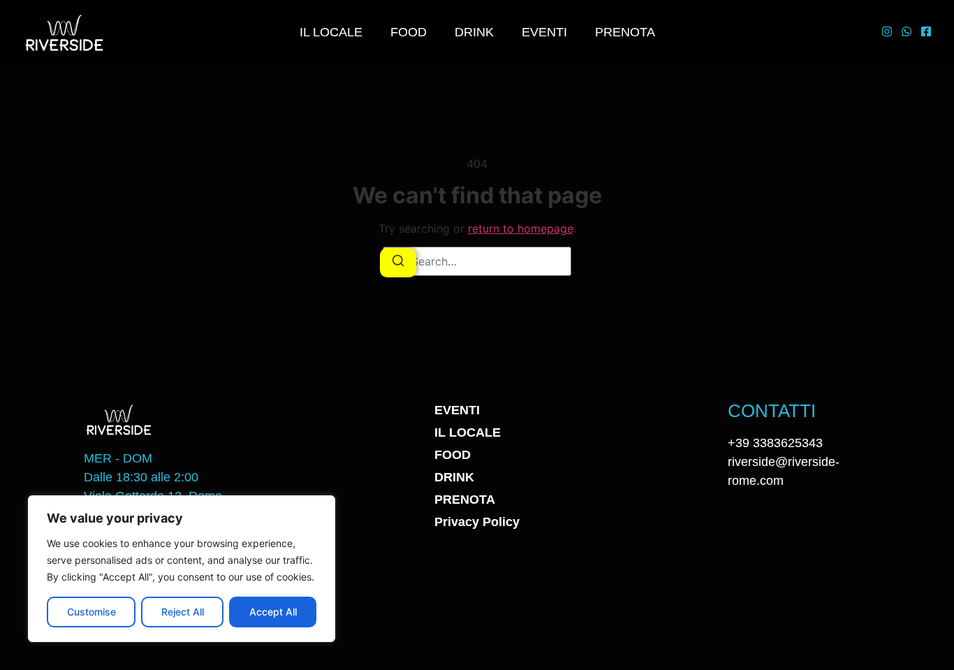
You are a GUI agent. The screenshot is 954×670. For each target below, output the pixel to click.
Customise (91, 612)
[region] (181, 568)
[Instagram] (887, 32)
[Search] (398, 262)
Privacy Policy (477, 522)
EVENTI (544, 32)
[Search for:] (477, 261)
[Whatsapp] (906, 32)
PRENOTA (625, 32)
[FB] (926, 32)
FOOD (408, 32)
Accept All (273, 612)
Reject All (182, 612)
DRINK (474, 32)
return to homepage (520, 228)
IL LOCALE (331, 32)
